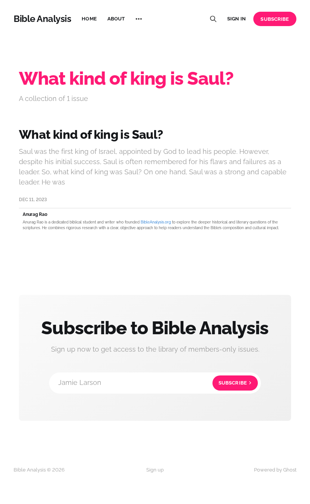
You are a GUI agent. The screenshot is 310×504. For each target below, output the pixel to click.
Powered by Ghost (275, 470)
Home (89, 19)
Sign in (236, 19)
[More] (138, 19)
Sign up (155, 470)
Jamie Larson (152, 382)
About (116, 19)
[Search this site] (213, 19)
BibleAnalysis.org (156, 222)
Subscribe (274, 19)
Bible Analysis (42, 18)
